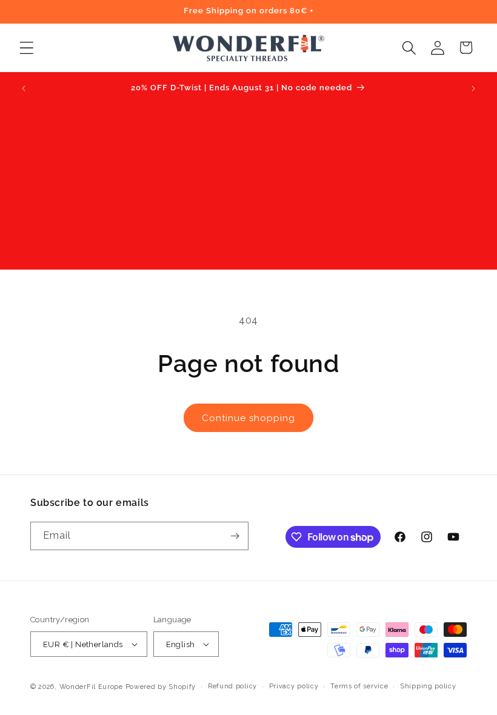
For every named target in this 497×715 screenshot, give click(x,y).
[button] (26, 47)
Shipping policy (428, 686)
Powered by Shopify (160, 687)
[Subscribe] (234, 536)
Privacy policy (294, 686)
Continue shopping (248, 418)
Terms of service (359, 686)
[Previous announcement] (23, 88)
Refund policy (232, 686)
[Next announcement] (473, 88)
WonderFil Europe (91, 687)
